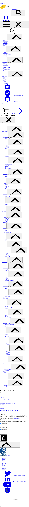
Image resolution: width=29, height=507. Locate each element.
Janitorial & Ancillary (4, 62)
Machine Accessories (7, 325)
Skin (5, 240)
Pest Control (6, 166)
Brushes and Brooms (5, 65)
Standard (6, 231)
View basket (13, 113)
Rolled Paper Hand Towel (8, 255)
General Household (5, 42)
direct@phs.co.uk (4, 468)
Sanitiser (6, 155)
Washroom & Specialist (5, 76)
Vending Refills (7, 370)
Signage (4, 297)
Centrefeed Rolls (7, 218)
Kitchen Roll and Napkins (8, 317)
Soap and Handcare (5, 41)
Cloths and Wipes (5, 64)
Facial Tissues (5, 55)
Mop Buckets (6, 333)
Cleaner (6, 175)
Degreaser (6, 163)
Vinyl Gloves (8, 352)
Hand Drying (4, 56)
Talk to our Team (4, 463)
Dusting (6, 305)
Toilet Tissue (4, 228)
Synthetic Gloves (8, 353)
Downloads (3, 465)
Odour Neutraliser (7, 167)
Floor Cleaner (6, 184)
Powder (6, 203)
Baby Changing (5, 81)
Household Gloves (7, 343)
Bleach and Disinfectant (8, 168)
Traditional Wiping (5, 53)
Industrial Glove (7, 355)
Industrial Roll (6, 219)
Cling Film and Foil (7, 315)
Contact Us (3, 3)
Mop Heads (6, 334)
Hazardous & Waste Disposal (8, 279)
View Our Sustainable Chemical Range (18, 95)
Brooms (6, 295)
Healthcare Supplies (5, 82)
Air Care (4, 362)
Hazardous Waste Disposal (6, 67)
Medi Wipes (6, 220)
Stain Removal (6, 204)
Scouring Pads (6, 287)
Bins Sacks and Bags (5, 268)
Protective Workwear (7, 344)
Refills (5, 195)
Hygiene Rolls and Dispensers (7, 54)
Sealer (5, 188)
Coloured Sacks (7, 269)
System (6, 230)
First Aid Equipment (5, 66)
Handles (6, 335)
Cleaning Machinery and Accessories (9, 324)
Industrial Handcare (7, 147)
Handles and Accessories (8, 336)
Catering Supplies (5, 68)
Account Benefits (15, 89)
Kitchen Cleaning (5, 43)
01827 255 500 (3, 469)
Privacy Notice (3, 460)
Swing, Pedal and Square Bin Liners (9, 280)
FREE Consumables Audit (16, 101)
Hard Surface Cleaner (7, 165)
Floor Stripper (6, 187)
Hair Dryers (4, 79)
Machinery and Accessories (6, 69)
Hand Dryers (4, 78)
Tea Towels (6, 316)
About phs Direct (4, 458)
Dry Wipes (4, 52)
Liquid (5, 205)
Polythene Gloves (8, 351)
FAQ (2, 464)
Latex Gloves (8, 354)
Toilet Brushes (6, 308)
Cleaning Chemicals (4, 39)
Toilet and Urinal (7, 156)
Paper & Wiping (4, 211)
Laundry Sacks (6, 278)
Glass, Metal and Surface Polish (8, 164)
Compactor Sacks (7, 270)
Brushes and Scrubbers (7, 296)
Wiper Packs (6, 221)
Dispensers (7, 277)
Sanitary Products (5, 83)
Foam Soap (7, 145)
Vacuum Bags (6, 326)
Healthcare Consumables (8, 379)
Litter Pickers (6, 306)
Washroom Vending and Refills (7, 369)
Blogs (1, 3)
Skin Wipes (6, 239)
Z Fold (7, 254)
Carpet (5, 185)
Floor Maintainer (7, 186)
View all (4, 40)
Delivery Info (3, 459)
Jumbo (5, 229)
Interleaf (7, 253)
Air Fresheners (5, 44)
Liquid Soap (7, 146)
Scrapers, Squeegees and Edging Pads (9, 307)
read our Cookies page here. (17, 418)
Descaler (6, 177)
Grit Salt (4, 80)
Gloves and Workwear (6, 70)
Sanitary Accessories (7, 387)
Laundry (4, 45)
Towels (6, 386)
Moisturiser (6, 148)
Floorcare (4, 183)
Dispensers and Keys (7, 138)
